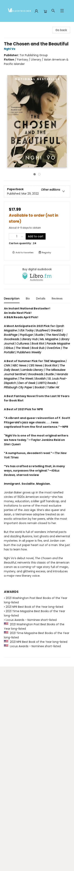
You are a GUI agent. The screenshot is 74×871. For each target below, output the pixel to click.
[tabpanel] (37, 482)
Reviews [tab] (57, 298)
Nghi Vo (9, 49)
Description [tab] (12, 298)
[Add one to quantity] (22, 236)
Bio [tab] (28, 298)
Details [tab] (40, 298)
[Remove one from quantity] (11, 236)
